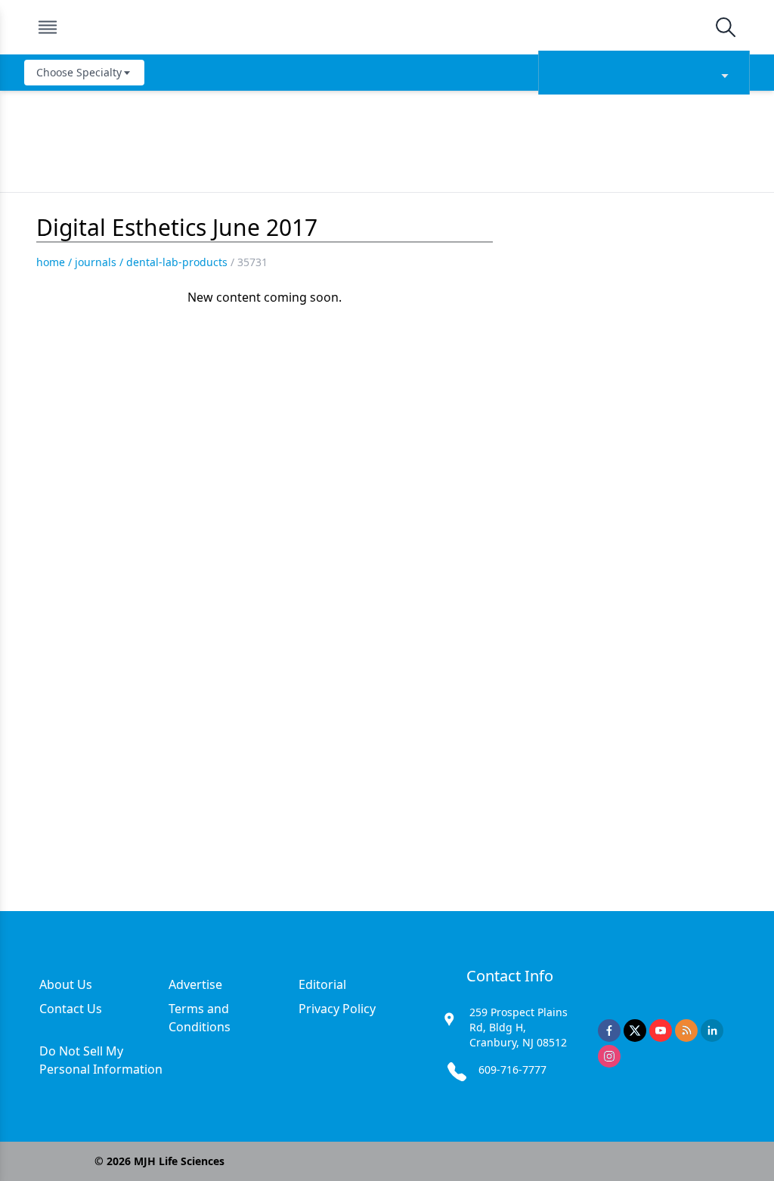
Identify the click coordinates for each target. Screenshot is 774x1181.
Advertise (195, 984)
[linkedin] (712, 1030)
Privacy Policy (337, 1008)
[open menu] (47, 27)
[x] (635, 1030)
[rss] (686, 1030)
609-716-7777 (512, 1069)
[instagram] (609, 1056)
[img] (386, 27)
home (50, 262)
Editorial (322, 984)
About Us (65, 984)
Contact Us (70, 1008)
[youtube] (660, 1030)
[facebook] (609, 1030)
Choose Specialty (79, 72)
